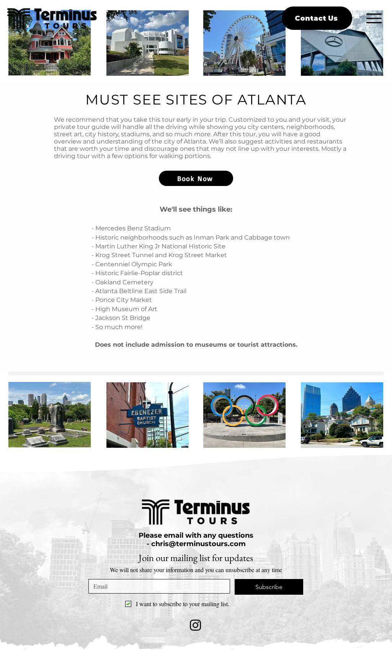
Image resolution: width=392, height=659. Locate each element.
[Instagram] (195, 625)
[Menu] (373, 18)
